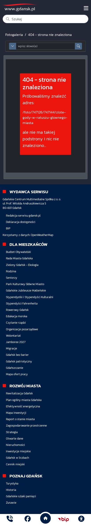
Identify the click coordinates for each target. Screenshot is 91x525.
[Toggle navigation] (86, 8)
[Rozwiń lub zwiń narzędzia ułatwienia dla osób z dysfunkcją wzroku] (81, 519)
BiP (8, 228)
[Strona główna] (10, 519)
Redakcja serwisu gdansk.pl (23, 215)
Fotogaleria (14, 34)
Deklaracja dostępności (20, 222)
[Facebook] (28, 519)
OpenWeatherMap (42, 235)
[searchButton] (78, 46)
